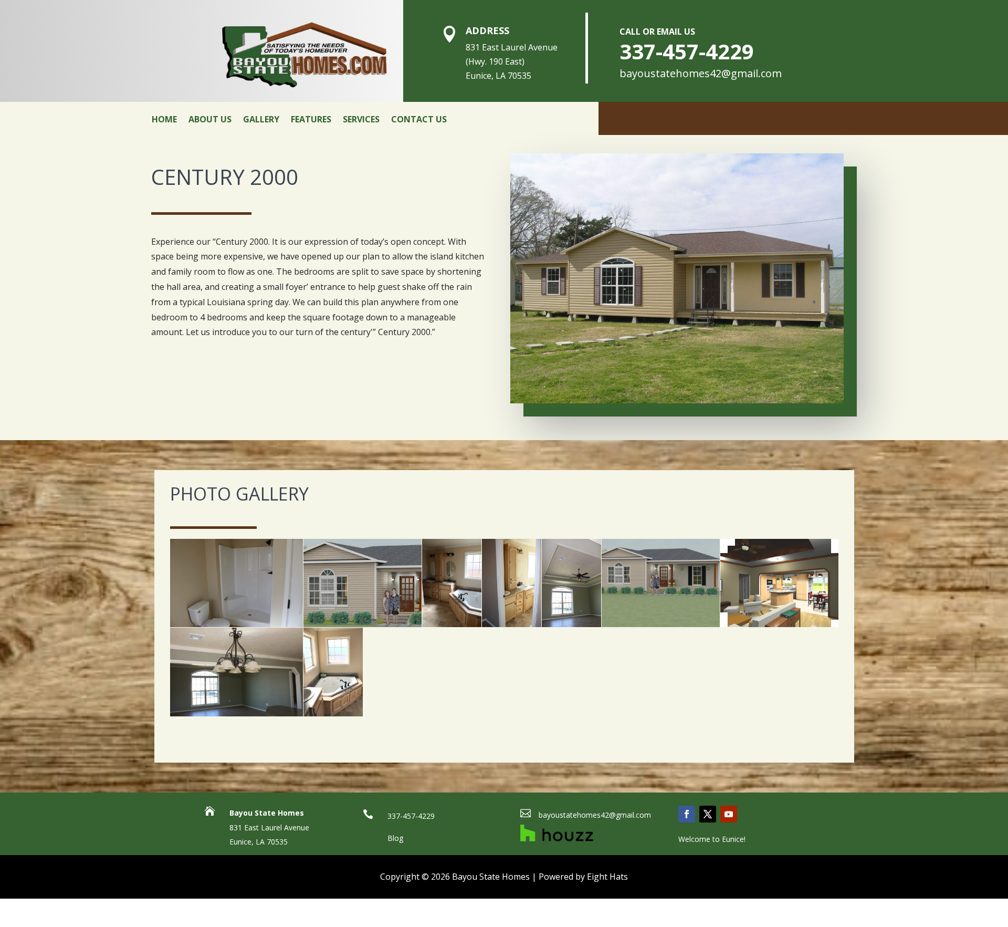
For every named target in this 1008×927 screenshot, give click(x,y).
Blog (395, 838)
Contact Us (419, 119)
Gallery (261, 119)
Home (164, 119)
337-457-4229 (687, 51)
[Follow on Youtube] (728, 814)
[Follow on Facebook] (686, 814)
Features (311, 119)
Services (361, 119)
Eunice (240, 842)
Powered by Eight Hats (583, 876)
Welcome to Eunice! (712, 839)
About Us (210, 119)
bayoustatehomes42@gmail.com (701, 73)
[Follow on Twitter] (707, 814)
